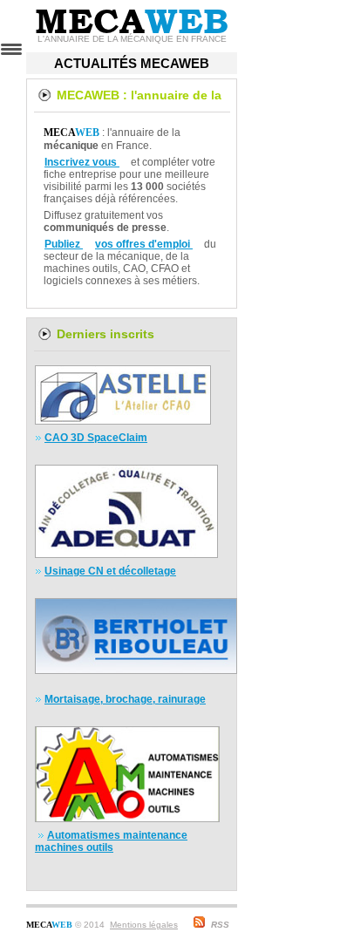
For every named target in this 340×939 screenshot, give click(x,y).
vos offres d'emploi (144, 244)
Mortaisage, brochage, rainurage (125, 699)
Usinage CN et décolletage (110, 571)
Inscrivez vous (81, 162)
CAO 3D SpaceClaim (95, 438)
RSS (220, 924)
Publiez (63, 244)
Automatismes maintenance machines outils (111, 841)
